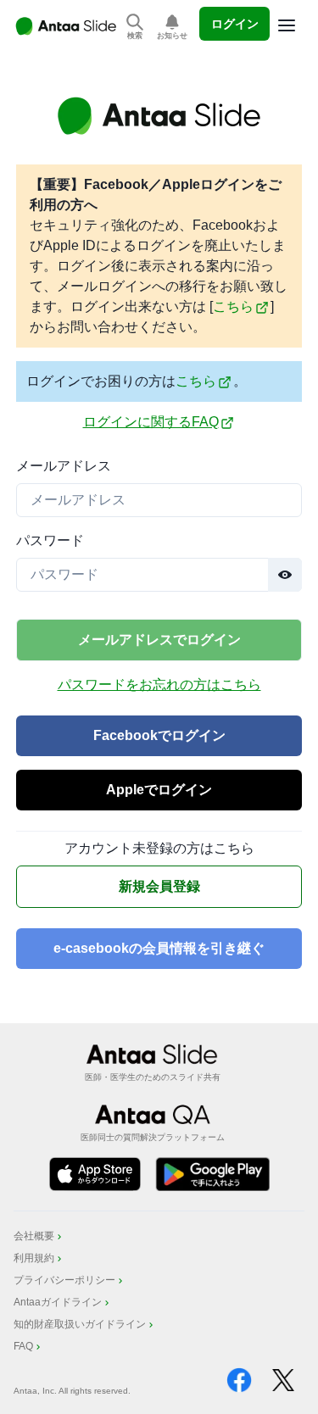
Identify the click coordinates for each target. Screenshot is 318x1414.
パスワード (50, 540)
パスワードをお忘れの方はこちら (159, 684)
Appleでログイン (159, 789)
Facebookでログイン (159, 735)
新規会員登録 (159, 886)
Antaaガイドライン (58, 1302)
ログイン (235, 24)
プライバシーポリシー (64, 1280)
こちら (233, 306)
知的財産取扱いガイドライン (80, 1324)
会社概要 (34, 1236)
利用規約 (34, 1258)
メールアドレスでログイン (159, 639)
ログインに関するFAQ (151, 422)
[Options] (287, 25)
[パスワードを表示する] (285, 575)
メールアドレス (63, 466)
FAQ (23, 1346)
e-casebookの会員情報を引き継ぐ (159, 948)
